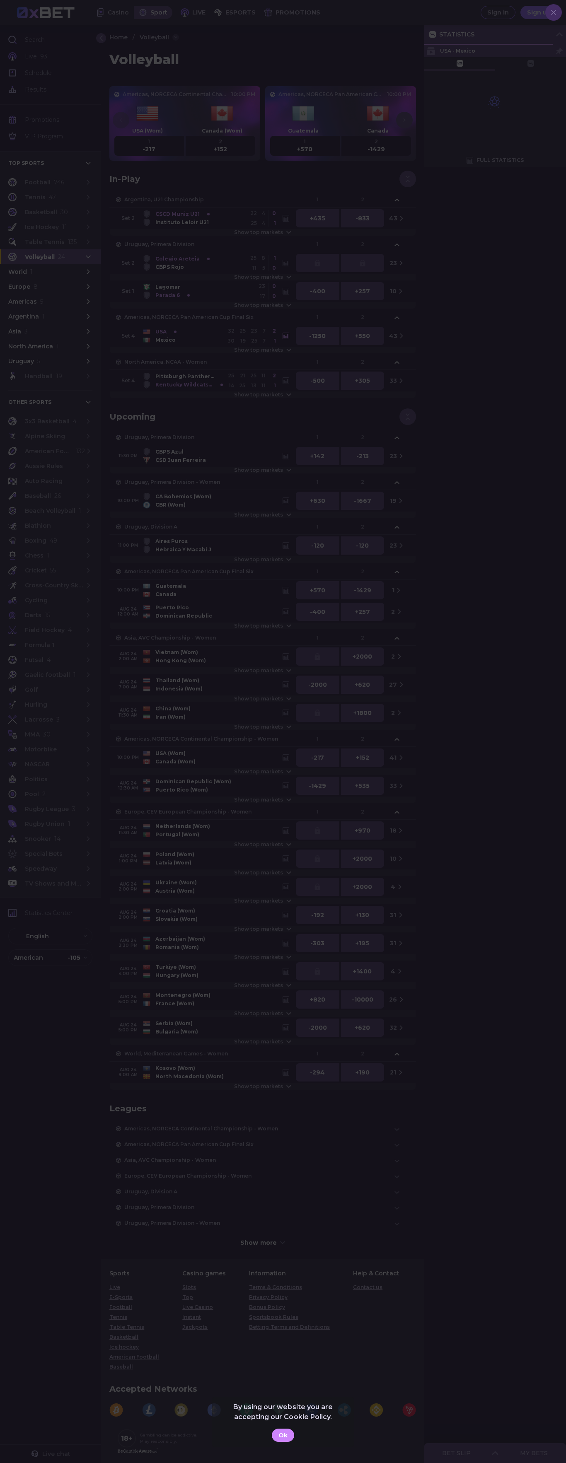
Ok (283, 1435)
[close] (553, 12)
